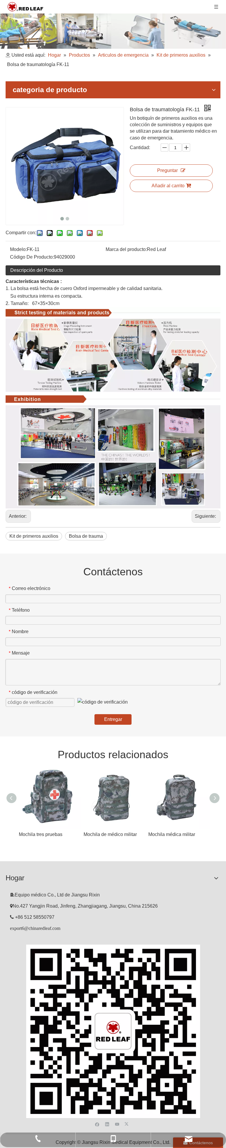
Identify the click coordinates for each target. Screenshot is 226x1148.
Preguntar (167, 170)
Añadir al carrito (168, 185)
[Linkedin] (107, 1123)
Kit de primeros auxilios (33, 536)
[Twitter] (127, 1123)
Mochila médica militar (171, 834)
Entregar (113, 719)
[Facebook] (97, 1123)
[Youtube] (117, 1123)
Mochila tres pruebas (40, 834)
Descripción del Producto (36, 270)
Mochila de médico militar (110, 834)
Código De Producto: (32, 256)
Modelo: (18, 249)
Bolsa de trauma (86, 536)
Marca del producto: (126, 249)
